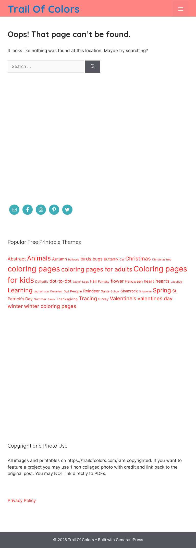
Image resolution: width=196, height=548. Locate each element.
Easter (77, 281)
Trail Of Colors (43, 9)
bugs (98, 258)
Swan (51, 299)
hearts (162, 281)
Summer (40, 299)
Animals (39, 258)
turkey (103, 299)
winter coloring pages (50, 306)
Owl (66, 291)
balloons (73, 259)
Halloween (134, 281)
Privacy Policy (22, 500)
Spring (162, 290)
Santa (105, 291)
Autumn (59, 259)
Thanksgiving (67, 299)
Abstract (17, 258)
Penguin (76, 291)
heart (149, 281)
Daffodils (41, 281)
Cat (121, 259)
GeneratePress (129, 539)
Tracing (88, 298)
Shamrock (129, 291)
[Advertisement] (98, 142)
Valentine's (123, 298)
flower (117, 281)
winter (15, 306)
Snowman (145, 291)
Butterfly (111, 259)
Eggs (85, 281)
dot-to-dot (60, 281)
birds (85, 258)
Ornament (56, 291)
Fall (93, 281)
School (115, 291)
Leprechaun (41, 291)
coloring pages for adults (96, 269)
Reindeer (91, 291)
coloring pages (34, 268)
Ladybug (176, 281)
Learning (20, 290)
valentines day (155, 298)
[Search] (92, 67)
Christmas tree (161, 259)
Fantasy (103, 281)
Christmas (138, 258)
